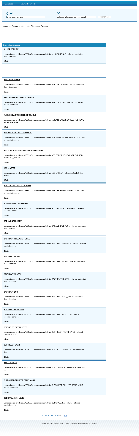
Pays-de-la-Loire (18, 26)
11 (57, 415)
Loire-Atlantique (33, 26)
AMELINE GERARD (12, 80)
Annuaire (9, 4)
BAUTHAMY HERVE (12, 256)
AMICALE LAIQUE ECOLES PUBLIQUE (20, 115)
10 (55, 415)
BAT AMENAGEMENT (13, 221)
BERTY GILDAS (10, 363)
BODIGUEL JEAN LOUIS (14, 398)
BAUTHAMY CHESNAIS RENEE (17, 239)
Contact (94, 423)
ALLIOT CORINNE (11, 49)
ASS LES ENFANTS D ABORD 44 (17, 186)
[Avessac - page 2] (65, 415)
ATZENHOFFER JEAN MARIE (16, 203)
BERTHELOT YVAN (12, 345)
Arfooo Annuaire (54, 423)
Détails (6, 61)
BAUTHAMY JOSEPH (12, 274)
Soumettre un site (28, 4)
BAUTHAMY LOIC (11, 292)
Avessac (44, 26)
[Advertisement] (51, 35)
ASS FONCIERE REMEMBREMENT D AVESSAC (24, 150)
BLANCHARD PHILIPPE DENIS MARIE (20, 380)
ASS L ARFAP (9, 168)
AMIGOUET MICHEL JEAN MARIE (18, 133)
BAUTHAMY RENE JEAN (14, 310)
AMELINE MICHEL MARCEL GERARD (19, 97)
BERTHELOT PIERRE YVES (15, 327)
